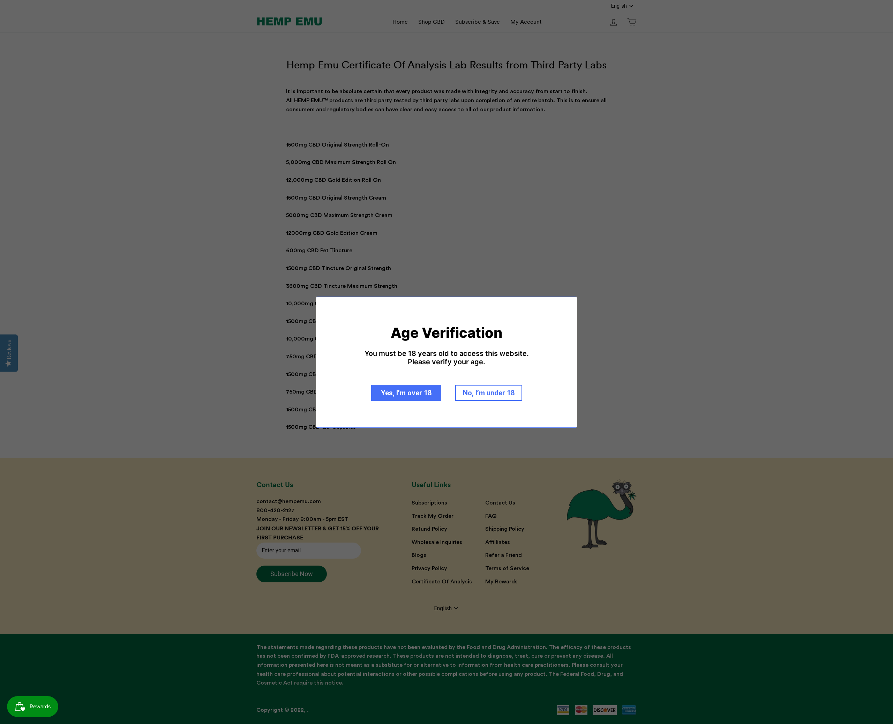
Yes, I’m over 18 (406, 393)
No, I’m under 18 (489, 393)
